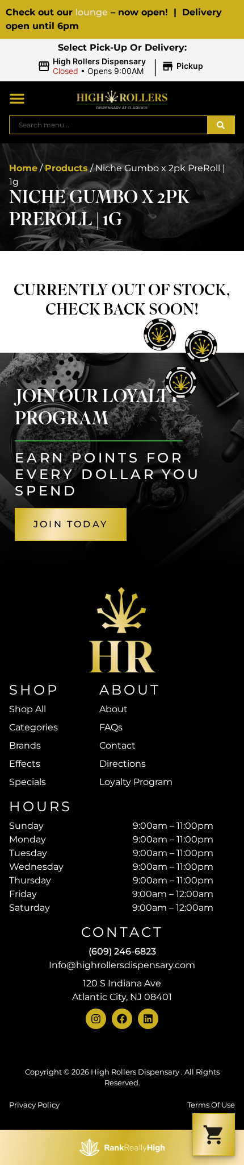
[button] (122, 66)
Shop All (27, 709)
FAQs (111, 727)
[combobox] (108, 125)
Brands (25, 745)
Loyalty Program (136, 781)
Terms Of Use (211, 1105)
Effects (24, 763)
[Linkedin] (148, 1019)
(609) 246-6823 (122, 951)
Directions (122, 763)
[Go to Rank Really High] (122, 1147)
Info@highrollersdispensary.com (122, 965)
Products (66, 168)
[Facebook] (122, 1019)
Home (23, 168)
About (113, 709)
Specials (27, 781)
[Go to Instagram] (96, 1019)
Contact (117, 745)
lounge (91, 12)
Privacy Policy (34, 1105)
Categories (33, 727)
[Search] (220, 125)
